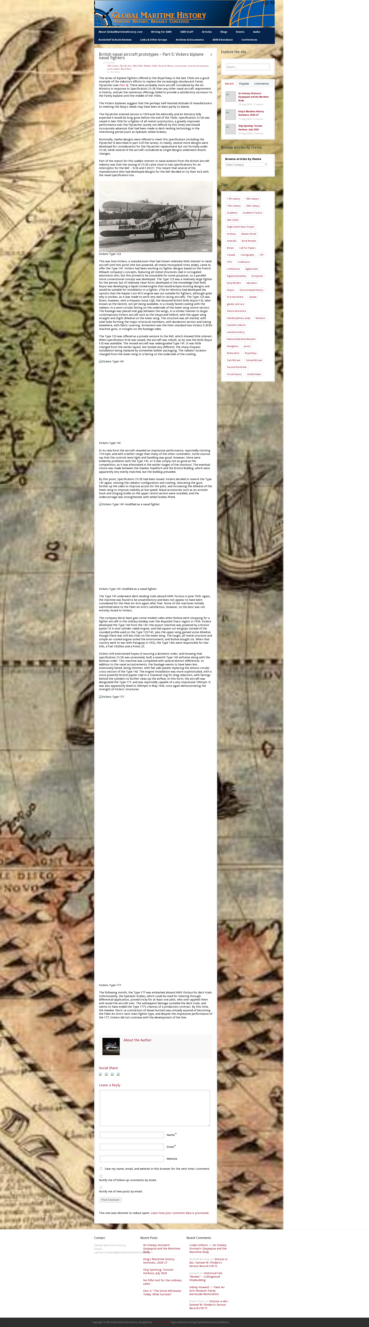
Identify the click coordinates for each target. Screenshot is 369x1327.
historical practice (236, 311)
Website (172, 1159)
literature (260, 318)
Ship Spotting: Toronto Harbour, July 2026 (250, 127)
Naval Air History (166, 66)
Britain (230, 248)
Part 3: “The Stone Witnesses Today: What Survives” (162, 1292)
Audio (256, 31)
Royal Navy (126, 69)
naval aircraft (180, 66)
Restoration (233, 353)
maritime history (236, 332)
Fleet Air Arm (126, 66)
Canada (231, 255)
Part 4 (123, 85)
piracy (247, 346)
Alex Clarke (233, 220)
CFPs (229, 262)
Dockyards (257, 276)
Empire (230, 290)
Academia (232, 212)
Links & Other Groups (153, 39)
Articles (207, 31)
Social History (234, 374)
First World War (235, 297)
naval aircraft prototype (198, 66)
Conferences (249, 39)
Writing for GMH (161, 31)
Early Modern (234, 283)
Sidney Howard (199, 1287)
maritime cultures (236, 325)
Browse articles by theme (243, 159)
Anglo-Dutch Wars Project (240, 227)
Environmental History (251, 290)
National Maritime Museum (241, 339)
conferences (233, 269)
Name (171, 1135)
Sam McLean (233, 360)
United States (254, 374)
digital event (251, 269)
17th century (233, 198)
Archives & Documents (190, 39)
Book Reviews (249, 241)
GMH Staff (186, 31)
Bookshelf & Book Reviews (115, 39)
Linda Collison (198, 1245)
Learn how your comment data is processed (179, 1213)
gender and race (235, 304)
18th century (252, 198)
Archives (231, 234)
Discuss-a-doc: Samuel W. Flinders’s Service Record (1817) (208, 1262)
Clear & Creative (161, 1322)
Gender (253, 297)
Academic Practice (252, 212)
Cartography (247, 255)
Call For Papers (247, 248)
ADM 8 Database (223, 39)
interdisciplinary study (238, 318)
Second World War (237, 367)
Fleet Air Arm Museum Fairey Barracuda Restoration (207, 1290)
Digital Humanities (236, 276)
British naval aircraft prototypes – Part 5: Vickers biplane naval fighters (151, 56)
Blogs (223, 31)
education (251, 283)
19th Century (234, 206)
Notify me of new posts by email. (121, 1191)
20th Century (113, 66)
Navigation (233, 346)
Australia (231, 241)
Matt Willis (138, 66)
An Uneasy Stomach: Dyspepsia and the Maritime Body (253, 97)
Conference (244, 262)
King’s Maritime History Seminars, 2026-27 (251, 113)
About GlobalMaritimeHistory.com (120, 31)
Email (170, 1147)
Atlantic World (248, 234)
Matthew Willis (150, 66)
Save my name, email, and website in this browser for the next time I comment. (157, 1168)
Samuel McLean (254, 360)
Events (240, 31)
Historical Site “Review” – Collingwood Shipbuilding (205, 1276)
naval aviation (113, 69)
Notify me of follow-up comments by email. (128, 1180)
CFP (262, 255)
